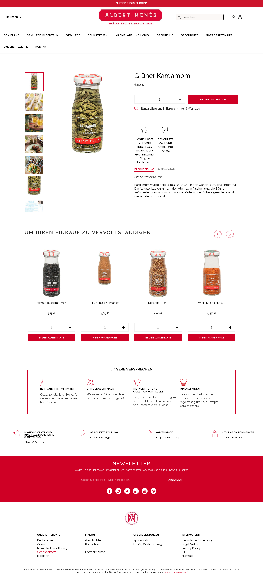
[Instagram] (118, 491)
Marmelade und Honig (52, 548)
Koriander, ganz (158, 302)
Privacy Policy (191, 548)
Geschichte (93, 540)
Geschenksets (46, 552)
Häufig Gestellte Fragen (149, 544)
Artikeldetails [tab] (166, 169)
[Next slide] (230, 234)
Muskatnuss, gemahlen (104, 302)
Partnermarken (95, 552)
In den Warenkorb (213, 99)
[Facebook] (110, 491)
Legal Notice (190, 544)
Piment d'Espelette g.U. (211, 302)
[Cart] (240, 17)
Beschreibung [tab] (144, 169)
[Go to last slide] (218, 234)
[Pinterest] (154, 491)
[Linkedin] (136, 491)
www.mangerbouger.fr (176, 572)
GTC (185, 552)
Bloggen (43, 556)
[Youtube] (145, 491)
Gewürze (43, 544)
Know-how (92, 544)
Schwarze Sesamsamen (51, 302)
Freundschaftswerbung (197, 540)
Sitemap (187, 556)
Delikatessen (45, 540)
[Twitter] (127, 491)
